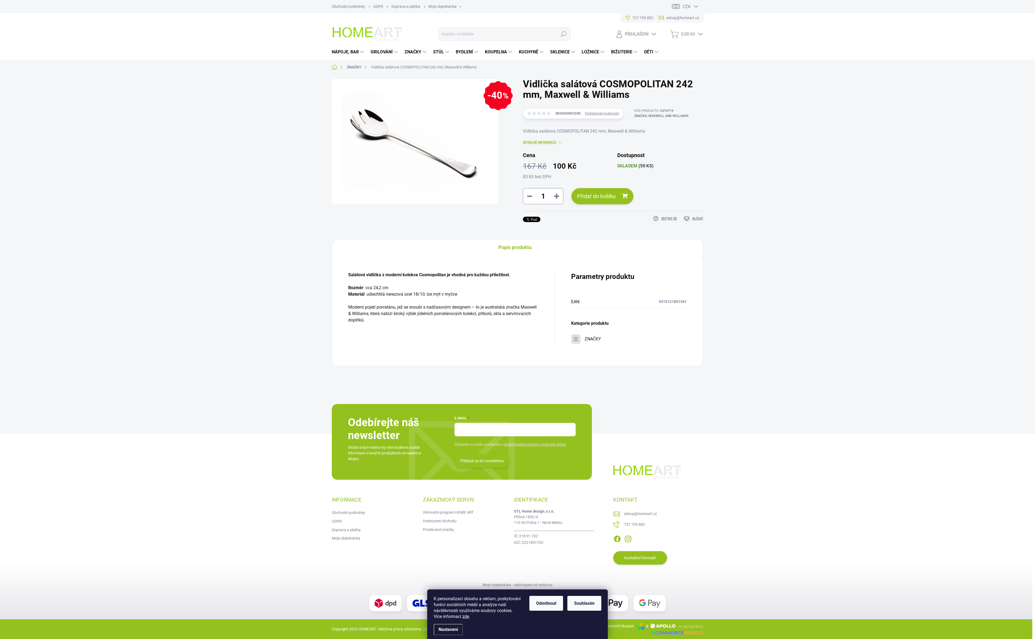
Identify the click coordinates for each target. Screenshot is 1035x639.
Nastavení (448, 629)
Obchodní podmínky (348, 6)
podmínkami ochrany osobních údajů (535, 444)
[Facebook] (617, 538)
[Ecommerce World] (675, 632)
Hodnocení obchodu (440, 521)
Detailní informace (539, 142)
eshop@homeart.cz (640, 514)
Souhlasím (584, 603)
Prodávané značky (438, 529)
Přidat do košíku (596, 196)
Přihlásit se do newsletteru (482, 461)
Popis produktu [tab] (515, 247)
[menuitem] (348, 52)
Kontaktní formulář (640, 558)
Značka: (661, 116)
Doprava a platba (405, 6)
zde (465, 616)
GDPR (378, 6)
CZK (687, 6)
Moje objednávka (442, 6)
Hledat (563, 34)
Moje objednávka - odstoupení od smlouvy (518, 585)
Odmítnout (546, 603)
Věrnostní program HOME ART (448, 512)
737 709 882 (634, 524)
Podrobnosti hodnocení (602, 113)
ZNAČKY (593, 338)
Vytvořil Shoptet (620, 626)
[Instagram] (628, 538)
